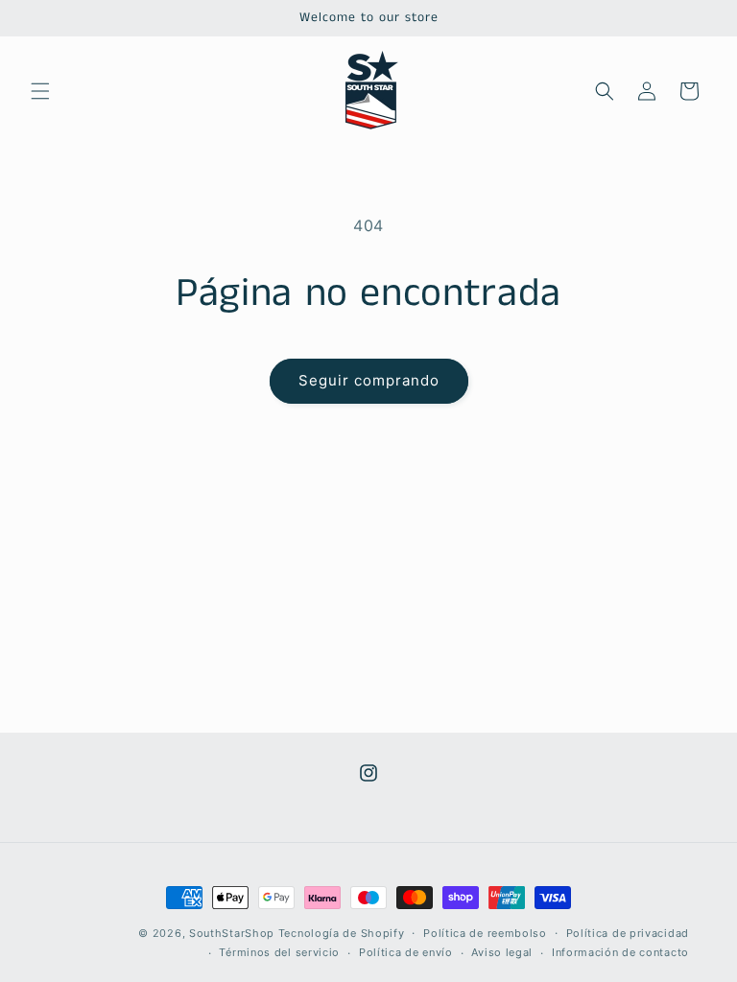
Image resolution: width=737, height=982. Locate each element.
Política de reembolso (485, 933)
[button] (40, 91)
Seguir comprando (369, 380)
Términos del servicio (279, 952)
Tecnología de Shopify (341, 933)
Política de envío (406, 952)
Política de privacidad (627, 933)
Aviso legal (502, 952)
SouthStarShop (231, 933)
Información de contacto (620, 952)
